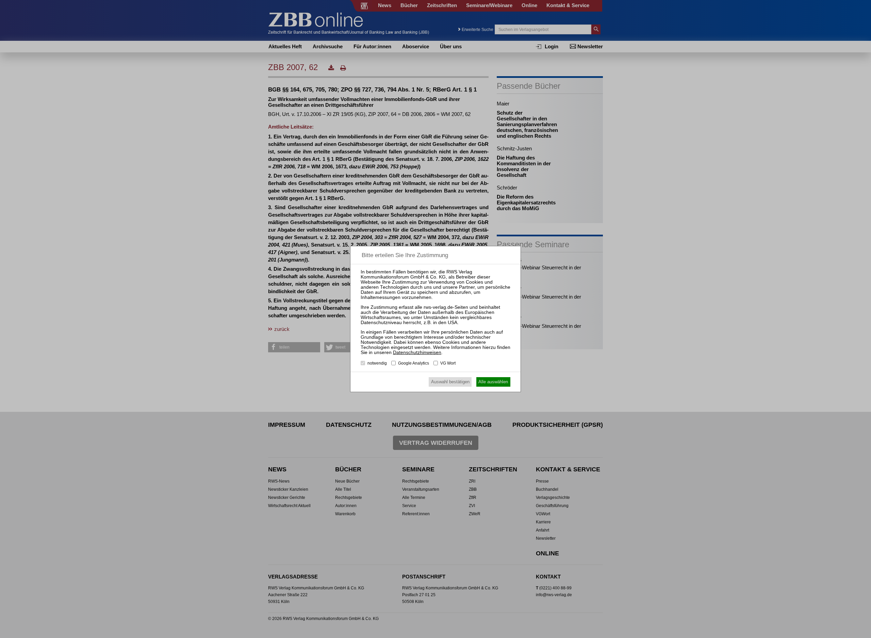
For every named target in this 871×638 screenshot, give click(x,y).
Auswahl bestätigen (450, 381)
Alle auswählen (493, 381)
